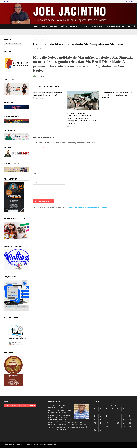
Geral (44, 26)
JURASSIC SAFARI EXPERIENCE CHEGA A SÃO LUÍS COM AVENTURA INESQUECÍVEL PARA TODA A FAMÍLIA (81, 118)
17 (101, 423)
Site (34, 191)
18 (107, 423)
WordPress (46, 445)
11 (107, 419)
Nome (35, 174)
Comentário (38, 147)
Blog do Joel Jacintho (61, 429)
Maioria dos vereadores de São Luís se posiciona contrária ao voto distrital (117, 95)
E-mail (35, 182)
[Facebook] (124, 2)
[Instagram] (129, 2)
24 (101, 426)
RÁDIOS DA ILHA (96, 26)
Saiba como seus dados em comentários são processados (86, 208)
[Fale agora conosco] (16, 295)
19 (112, 423)
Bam (54, 445)
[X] (126, 2)
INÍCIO (36, 26)
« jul (94, 435)
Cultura (53, 26)
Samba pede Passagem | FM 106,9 (118, 26)
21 (124, 423)
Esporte (73, 26)
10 (101, 419)
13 (118, 419)
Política (83, 26)
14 (124, 419)
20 (118, 423)
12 (112, 419)
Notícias (63, 26)
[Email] (132, 2)
